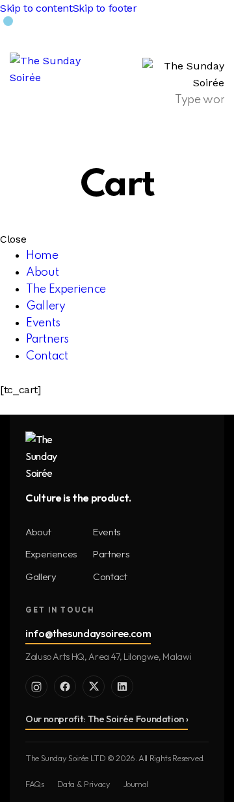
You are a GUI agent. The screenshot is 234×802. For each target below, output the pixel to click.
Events (107, 532)
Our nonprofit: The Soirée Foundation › (106, 719)
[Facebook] (65, 686)
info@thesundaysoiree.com (88, 633)
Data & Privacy (83, 784)
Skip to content (36, 8)
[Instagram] (36, 686)
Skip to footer (105, 8)
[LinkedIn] (122, 686)
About (38, 532)
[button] (216, 38)
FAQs (34, 784)
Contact (110, 576)
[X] (94, 686)
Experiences (51, 554)
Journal (136, 784)
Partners (111, 554)
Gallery (40, 576)
